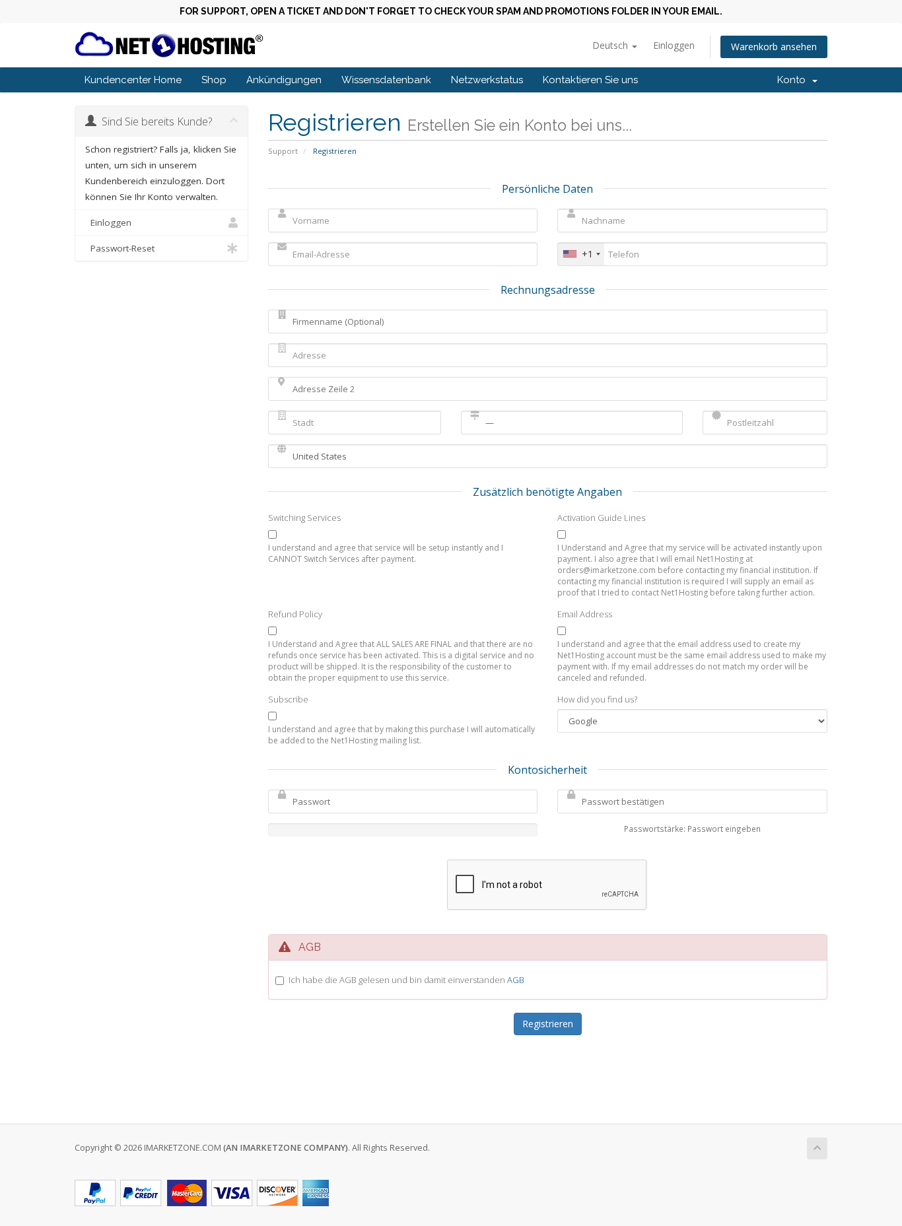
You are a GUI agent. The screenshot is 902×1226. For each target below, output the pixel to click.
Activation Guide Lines (601, 518)
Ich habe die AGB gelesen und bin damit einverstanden (406, 980)
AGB (515, 980)
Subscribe (288, 699)
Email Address (584, 614)
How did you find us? (597, 699)
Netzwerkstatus (487, 80)
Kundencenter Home (133, 80)
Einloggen (674, 45)
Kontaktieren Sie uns (590, 80)
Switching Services (304, 518)
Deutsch (611, 45)
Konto (794, 80)
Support (283, 151)
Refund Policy (295, 614)
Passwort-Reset (120, 248)
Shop (213, 80)
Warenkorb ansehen (774, 46)
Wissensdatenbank (386, 80)
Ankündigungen (284, 80)
